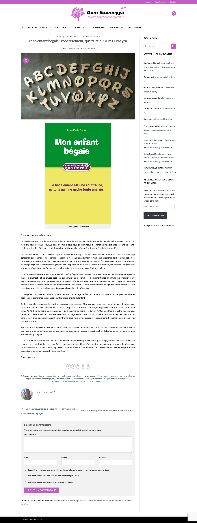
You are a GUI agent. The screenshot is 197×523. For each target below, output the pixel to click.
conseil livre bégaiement (89, 379)
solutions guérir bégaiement (93, 381)
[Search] (174, 13)
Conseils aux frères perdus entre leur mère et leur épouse (105, 410)
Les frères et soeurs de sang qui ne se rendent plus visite (160, 67)
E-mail (64, 457)
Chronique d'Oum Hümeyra (68, 37)
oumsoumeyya (89, 49)
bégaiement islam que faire (100, 376)
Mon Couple (80, 27)
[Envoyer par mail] (78, 366)
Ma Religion (116, 27)
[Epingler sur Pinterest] (83, 366)
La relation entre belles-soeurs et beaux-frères (160, 169)
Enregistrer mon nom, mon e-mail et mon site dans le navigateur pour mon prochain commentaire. (68, 470)
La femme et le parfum (163, 119)
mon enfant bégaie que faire (71, 381)
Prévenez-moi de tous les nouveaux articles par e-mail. (50, 482)
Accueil (149, 2)
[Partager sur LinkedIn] (88, 366)
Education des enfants (90, 37)
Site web (102, 457)
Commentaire (30, 434)
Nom (26, 457)
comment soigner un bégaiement (67, 379)
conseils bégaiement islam (109, 379)
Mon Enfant (98, 27)
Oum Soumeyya (161, 2)
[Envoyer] (173, 46)
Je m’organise (61, 27)
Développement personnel (35, 27)
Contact (173, 2)
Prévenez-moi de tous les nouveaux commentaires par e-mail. (53, 475)
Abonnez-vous (155, 215)
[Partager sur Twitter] (73, 366)
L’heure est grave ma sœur (160, 147)
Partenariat (134, 27)
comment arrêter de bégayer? (42, 379)
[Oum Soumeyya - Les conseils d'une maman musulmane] (98, 13)
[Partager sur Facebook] (68, 366)
